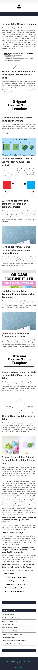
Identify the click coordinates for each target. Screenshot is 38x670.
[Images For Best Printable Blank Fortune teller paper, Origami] (19, 106)
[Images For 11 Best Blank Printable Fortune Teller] (19, 404)
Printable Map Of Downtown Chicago (16, 577)
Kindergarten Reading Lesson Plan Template (14, 640)
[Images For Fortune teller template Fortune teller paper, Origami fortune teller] (19, 60)
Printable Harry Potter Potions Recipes (16, 581)
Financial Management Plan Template (16, 584)
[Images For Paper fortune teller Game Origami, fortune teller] (19, 321)
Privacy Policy (21, 661)
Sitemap (19, 663)
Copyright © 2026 (19, 667)
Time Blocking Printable (8, 614)
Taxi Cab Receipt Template (9, 637)
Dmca (7, 661)
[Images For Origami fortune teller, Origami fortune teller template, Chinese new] (19, 445)
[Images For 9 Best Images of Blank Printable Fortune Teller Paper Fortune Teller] (19, 360)
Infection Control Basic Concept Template (13, 644)
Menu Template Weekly (8, 624)
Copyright (29, 661)
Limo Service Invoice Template (10, 631)
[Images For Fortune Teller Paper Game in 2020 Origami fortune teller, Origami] (19, 147)
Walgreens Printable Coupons (10, 627)
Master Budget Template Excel (14, 591)
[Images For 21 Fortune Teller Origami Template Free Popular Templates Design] (19, 189)
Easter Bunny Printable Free (9, 621)
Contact (13, 661)
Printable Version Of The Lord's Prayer (12, 634)
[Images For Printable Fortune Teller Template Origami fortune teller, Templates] (19, 279)
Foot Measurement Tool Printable (11, 618)
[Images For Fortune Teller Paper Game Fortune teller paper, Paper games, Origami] (19, 235)
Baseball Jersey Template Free (14, 588)
